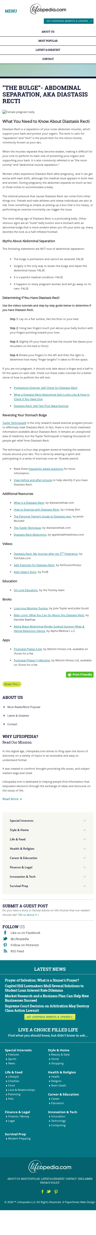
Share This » (11, 684)
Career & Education (23, 858)
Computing (58, 1125)
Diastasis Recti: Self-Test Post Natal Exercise (41, 406)
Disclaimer (85, 1178)
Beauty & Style (60, 1054)
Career (55, 1098)
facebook (43, 1192)
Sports (12, 1059)
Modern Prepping (19, 1138)
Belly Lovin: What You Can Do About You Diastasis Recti (49, 615)
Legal (11, 1121)
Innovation (58, 1116)
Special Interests (21, 821)
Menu (11, 11)
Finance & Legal (21, 867)
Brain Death (58, 1085)
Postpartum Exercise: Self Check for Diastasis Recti (45, 387)
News (11, 1063)
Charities (13, 1081)
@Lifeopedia (20, 939)
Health (55, 1076)
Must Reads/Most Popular (23, 707)
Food (11, 1085)
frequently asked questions (46, 469)
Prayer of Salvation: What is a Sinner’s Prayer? (42, 980)
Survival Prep (19, 886)
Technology (58, 1121)
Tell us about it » (28, 914)
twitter (49, 1192)
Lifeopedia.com (48, 9)
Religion (56, 1081)
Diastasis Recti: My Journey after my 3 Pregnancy (46, 553)
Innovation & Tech (23, 876)
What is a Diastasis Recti (29, 502)
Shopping (57, 1063)
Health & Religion (22, 848)
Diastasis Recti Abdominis (30, 534)
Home (55, 1059)
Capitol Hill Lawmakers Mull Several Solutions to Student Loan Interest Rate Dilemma (44, 988)
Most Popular (48, 40)
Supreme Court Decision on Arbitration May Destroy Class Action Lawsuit (47, 1008)
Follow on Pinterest (25, 945)
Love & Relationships (21, 1090)
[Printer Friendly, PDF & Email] (80, 674)
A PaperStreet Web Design (78, 1202)
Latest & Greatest (48, 50)
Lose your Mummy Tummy (31, 608)
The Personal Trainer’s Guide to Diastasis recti (42, 516)
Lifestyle (13, 1076)
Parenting (14, 1094)
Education (57, 1103)
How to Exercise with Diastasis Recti (36, 509)
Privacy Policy (50, 1182)
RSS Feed (17, 951)
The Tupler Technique (27, 527)
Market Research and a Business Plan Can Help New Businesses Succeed (47, 998)
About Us (48, 31)
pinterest (56, 1192)
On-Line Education (26, 590)
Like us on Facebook (25, 933)
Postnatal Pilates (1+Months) (32, 660)
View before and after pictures (33, 480)
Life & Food (17, 839)
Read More (10, 799)
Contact (48, 59)
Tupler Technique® (14, 423)
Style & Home (19, 830)
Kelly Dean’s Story (25, 572)
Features (13, 1054)
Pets (11, 1098)
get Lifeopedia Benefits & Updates (67, 21)
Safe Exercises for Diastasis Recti (34, 565)
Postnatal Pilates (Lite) (28, 649)
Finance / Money (18, 1116)
